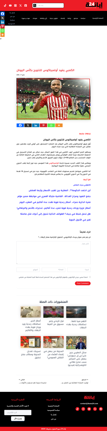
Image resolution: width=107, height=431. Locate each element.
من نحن (12, 16)
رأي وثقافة (43, 18)
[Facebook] (25, 5)
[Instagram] (15, 5)
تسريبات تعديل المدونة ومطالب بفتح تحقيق (31, 354)
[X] (28, 125)
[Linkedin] (35, 125)
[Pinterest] (43, 125)
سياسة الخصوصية (11, 22)
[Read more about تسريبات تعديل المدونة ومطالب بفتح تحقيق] (31, 342)
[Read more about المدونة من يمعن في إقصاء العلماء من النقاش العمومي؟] (53, 342)
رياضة (69, 18)
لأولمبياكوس (54, 163)
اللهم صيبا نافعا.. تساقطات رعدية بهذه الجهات (76, 324)
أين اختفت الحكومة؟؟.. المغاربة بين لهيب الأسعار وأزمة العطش (60, 190)
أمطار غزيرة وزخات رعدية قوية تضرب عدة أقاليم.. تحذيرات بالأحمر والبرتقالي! (54, 208)
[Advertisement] (53, 52)
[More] (59, 125)
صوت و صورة (26, 18)
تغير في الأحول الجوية (80, 220)
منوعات (35, 18)
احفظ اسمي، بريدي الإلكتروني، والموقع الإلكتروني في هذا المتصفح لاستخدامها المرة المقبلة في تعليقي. (53, 277)
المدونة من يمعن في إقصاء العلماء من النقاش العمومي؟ (54, 354)
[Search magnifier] (34, 5)
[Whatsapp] (51, 125)
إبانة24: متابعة (85, 133)
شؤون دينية (54, 18)
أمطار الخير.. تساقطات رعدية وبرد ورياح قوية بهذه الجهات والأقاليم (31, 325)
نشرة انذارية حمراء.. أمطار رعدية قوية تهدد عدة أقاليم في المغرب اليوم (55, 202)
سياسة (83, 18)
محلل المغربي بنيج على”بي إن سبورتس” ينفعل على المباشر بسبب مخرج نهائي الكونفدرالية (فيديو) (76, 358)
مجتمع (76, 18)
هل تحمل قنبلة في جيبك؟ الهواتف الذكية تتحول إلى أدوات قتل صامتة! (55, 214)
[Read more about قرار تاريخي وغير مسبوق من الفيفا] (53, 312)
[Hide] (1, 39)
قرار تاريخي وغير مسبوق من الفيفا (55, 322)
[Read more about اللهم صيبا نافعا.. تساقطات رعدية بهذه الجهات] (76, 312)
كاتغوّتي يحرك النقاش (82, 185)
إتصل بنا (12, 12)
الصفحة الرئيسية (97, 18)
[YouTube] (10, 5)
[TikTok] (5, 5)
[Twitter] (20, 5)
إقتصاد (62, 18)
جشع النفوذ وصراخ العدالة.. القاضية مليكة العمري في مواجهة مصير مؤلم (54, 196)
